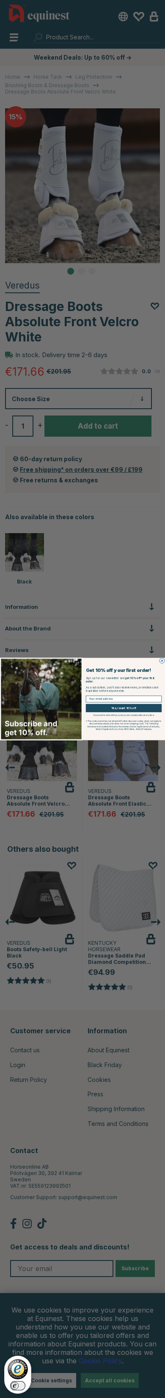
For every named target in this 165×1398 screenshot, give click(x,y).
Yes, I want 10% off (123, 708)
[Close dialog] (162, 660)
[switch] (17, 1385)
